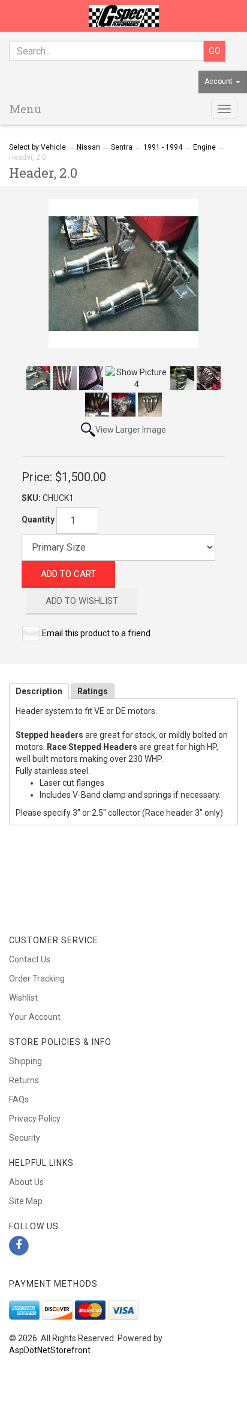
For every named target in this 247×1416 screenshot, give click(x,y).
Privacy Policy (35, 1118)
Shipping (25, 1061)
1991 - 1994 (162, 147)
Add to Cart (68, 574)
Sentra (121, 147)
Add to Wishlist (82, 600)
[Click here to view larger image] (123, 273)
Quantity (38, 519)
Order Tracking (37, 978)
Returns (24, 1080)
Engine (204, 147)
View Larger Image (130, 429)
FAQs (19, 1099)
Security (24, 1137)
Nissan (88, 147)
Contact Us (29, 959)
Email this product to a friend (96, 633)
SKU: (32, 498)
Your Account (35, 1017)
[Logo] (123, 16)
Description (39, 691)
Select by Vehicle (37, 147)
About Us (26, 1182)
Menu (25, 109)
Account (219, 81)
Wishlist (23, 997)
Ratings (92, 691)
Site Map (26, 1201)
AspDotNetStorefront (50, 1350)
